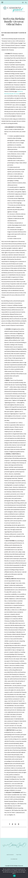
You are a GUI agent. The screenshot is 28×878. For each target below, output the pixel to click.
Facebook (14, 859)
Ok (14, 875)
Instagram (10, 854)
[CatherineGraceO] (14, 9)
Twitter (18, 854)
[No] (26, 872)
